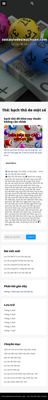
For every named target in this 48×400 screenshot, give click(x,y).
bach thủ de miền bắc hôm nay (18, 187)
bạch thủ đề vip (29, 205)
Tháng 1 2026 (9, 331)
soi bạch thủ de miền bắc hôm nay (23, 214)
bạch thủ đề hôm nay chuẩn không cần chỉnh (22, 120)
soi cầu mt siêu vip (11, 370)
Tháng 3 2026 (9, 323)
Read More (11, 163)
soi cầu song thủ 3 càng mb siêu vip (19, 269)
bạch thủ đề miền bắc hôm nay (29, 199)
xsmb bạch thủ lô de (28, 222)
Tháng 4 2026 (9, 318)
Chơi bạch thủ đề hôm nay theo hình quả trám (22, 208)
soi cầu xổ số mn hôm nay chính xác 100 (21, 374)
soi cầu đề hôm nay (12, 362)
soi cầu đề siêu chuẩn (17, 174)
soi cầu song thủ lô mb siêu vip (17, 265)
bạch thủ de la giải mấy (25, 181)
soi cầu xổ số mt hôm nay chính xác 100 (20, 378)
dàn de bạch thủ (32, 210)
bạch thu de (10, 179)
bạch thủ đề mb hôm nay (21, 197)
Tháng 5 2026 (9, 314)
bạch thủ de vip (18, 189)
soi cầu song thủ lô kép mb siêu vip (18, 261)
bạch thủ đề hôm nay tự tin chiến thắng (24, 194)
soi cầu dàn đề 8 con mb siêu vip (17, 273)
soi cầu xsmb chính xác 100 (15, 382)
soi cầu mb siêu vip (12, 366)
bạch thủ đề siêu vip (13, 205)
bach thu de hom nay (24, 179)
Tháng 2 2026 (9, 326)
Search (31, 237)
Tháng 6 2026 (9, 310)
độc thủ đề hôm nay (16, 176)
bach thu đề (30, 189)
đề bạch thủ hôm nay (22, 212)
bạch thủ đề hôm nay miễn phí (25, 193)
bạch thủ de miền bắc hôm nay (26, 185)
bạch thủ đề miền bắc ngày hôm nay (20, 201)
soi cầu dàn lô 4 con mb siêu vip (17, 257)
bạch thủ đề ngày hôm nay (30, 203)
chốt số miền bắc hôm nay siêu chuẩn (19, 354)
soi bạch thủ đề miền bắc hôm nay (23, 215)
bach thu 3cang (34, 176)
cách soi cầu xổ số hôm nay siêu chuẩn (20, 350)
